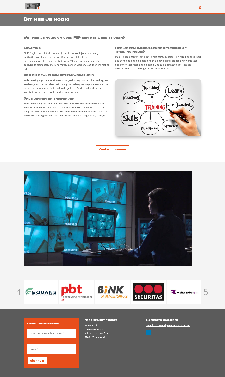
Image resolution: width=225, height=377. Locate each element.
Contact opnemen (112, 149)
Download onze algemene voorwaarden (168, 325)
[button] (18, 292)
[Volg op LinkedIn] (148, 332)
